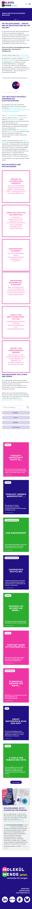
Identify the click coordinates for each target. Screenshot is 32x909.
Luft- (18, 117)
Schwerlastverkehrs (13, 119)
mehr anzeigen (16, 782)
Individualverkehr (23, 129)
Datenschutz (23, 893)
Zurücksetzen (16, 427)
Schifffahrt (25, 117)
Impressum (24, 891)
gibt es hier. (7, 826)
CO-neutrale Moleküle (12, 115)
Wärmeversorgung (11, 131)
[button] (29, 4)
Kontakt (25, 889)
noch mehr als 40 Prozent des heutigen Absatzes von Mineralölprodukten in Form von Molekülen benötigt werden (15, 109)
